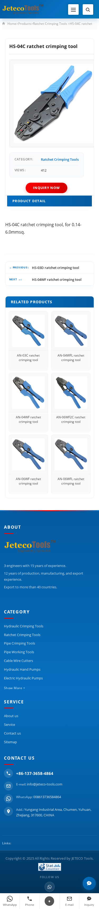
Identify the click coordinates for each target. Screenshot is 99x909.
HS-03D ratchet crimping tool (55, 267)
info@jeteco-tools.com (44, 784)
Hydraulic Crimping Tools (23, 626)
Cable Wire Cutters (18, 660)
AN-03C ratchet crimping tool (28, 357)
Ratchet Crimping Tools (50, 23)
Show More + (14, 688)
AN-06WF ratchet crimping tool (28, 481)
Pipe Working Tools (19, 652)
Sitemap (10, 742)
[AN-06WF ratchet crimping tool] (28, 454)
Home (11, 23)
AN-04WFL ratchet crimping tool (71, 357)
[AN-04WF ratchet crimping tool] (28, 392)
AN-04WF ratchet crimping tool (28, 419)
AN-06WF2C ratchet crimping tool (70, 419)
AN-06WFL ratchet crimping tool (71, 481)
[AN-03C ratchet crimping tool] (28, 330)
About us (11, 715)
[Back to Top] (49, 901)
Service (9, 724)
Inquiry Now (46, 187)
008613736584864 (47, 796)
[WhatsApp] (50, 887)
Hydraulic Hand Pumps (22, 669)
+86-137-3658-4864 (34, 773)
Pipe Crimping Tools (19, 643)
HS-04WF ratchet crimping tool (57, 279)
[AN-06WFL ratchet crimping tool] (70, 454)
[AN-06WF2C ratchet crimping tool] (70, 392)
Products (24, 23)
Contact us (12, 733)
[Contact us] (89, 883)
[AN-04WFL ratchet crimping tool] (70, 330)
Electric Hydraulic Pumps (23, 678)
